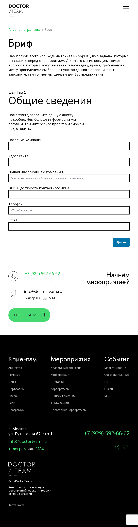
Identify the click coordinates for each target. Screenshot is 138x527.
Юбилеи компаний (63, 396)
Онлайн (109, 389)
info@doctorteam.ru (43, 291)
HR (106, 382)
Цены (12, 382)
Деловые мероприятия (66, 368)
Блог (11, 403)
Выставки (57, 382)
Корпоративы (60, 389)
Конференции (60, 375)
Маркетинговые (115, 368)
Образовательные (116, 375)
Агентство (15, 368)
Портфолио (16, 389)
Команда (14, 375)
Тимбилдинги (60, 403)
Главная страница (24, 29)
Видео (12, 396)
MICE (107, 396)
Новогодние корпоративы (68, 410)
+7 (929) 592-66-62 (42, 273)
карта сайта (16, 505)
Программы (16, 410)
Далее (121, 242)
